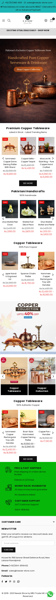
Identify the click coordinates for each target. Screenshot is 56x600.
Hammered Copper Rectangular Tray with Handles (46, 279)
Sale (5, 139)
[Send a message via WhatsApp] (50, 594)
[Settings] (46, 20)
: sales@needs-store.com (21, 570)
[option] (28, 30)
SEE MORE (28, 183)
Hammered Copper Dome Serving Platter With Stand (10, 163)
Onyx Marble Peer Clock (10, 223)
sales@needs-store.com (39, 2)
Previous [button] (3, 158)
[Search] (9, 20)
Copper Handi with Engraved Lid (10, 276)
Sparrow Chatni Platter (28, 275)
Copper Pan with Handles (46, 433)
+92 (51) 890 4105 (13, 2)
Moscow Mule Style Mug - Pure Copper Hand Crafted (46, 163)
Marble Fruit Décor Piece (28, 223)
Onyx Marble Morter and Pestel (46, 223)
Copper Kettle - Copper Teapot (28, 160)
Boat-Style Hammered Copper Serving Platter (28, 435)
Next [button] (53, 158)
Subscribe (8, 549)
